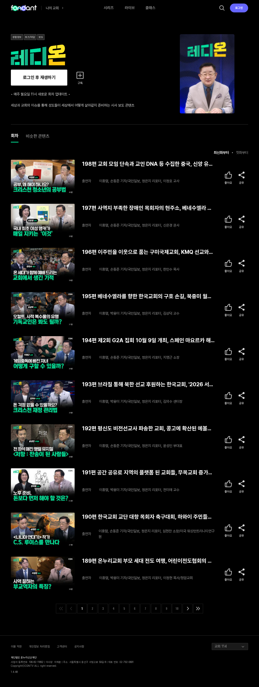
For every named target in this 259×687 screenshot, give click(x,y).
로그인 (239, 8)
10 (177, 608)
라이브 (130, 8)
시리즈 (109, 8)
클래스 (150, 8)
